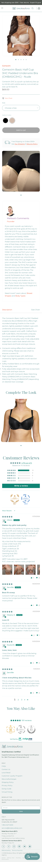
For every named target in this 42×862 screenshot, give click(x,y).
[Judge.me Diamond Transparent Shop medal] (25, 498)
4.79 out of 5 (26, 463)
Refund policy (6, 850)
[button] (11, 470)
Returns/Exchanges (9, 779)
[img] (7, 517)
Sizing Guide (6, 789)
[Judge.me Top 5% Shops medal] (21, 729)
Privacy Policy (7, 785)
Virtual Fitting (7, 792)
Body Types (20, 296)
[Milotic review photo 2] (19, 569)
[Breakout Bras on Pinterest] (19, 846)
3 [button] (21, 700)
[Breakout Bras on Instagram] (14, 846)
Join (21, 811)
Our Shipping (20, 144)
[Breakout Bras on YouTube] (24, 846)
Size (3, 103)
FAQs (4, 766)
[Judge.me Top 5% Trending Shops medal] (31, 729)
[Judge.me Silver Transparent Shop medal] (10, 729)
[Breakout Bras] (21, 8)
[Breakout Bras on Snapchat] (29, 846)
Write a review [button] (21, 486)
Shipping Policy (8, 782)
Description (7, 310)
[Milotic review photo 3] (30, 569)
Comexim (6, 66)
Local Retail (6, 772)
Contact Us (6, 769)
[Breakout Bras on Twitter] (3, 846)
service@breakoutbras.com (12, 828)
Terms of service (17, 850)
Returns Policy (32, 144)
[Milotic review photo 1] (7, 569)
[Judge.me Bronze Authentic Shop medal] (14, 498)
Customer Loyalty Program (12, 776)
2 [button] (18, 700)
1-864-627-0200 (7, 825)
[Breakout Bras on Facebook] (8, 846)
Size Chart (35, 310)
